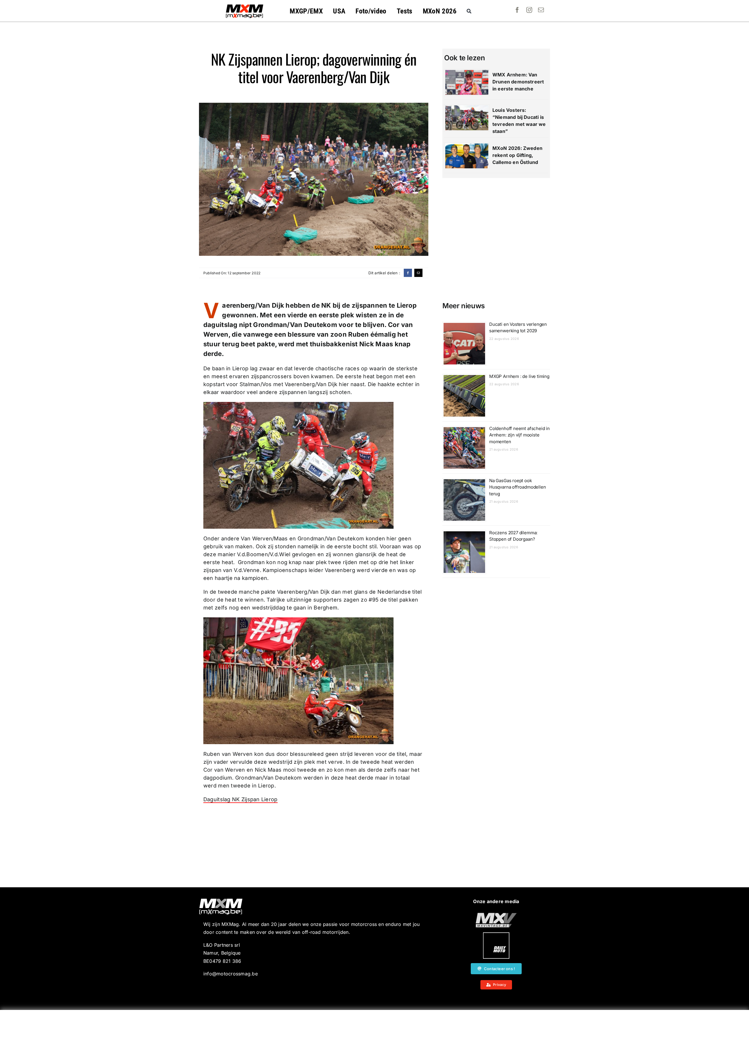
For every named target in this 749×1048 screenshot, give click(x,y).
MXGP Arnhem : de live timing (519, 376)
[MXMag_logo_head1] (245, 6)
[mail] (541, 10)
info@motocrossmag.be (230, 974)
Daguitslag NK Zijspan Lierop (240, 799)
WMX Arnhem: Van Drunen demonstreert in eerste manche (518, 82)
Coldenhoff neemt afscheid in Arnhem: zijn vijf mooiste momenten (519, 435)
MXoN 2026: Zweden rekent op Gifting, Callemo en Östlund (517, 155)
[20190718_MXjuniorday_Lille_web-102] (496, 935)
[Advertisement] (374, 1029)
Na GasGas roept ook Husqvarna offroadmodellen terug (517, 487)
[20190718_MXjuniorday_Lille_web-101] (496, 915)
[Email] (418, 272)
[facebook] (517, 10)
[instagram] (529, 10)
